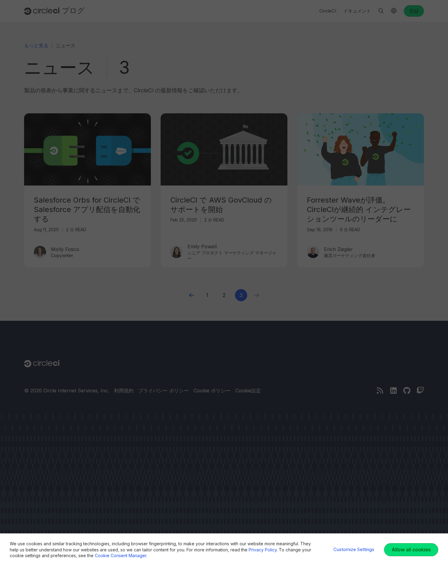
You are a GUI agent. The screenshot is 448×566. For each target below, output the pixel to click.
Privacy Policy (263, 549)
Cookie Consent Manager (120, 555)
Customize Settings (353, 549)
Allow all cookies (411, 550)
